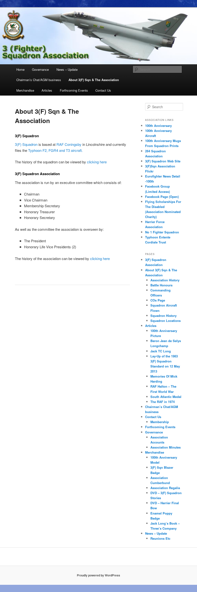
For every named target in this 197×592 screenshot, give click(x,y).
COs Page (157, 300)
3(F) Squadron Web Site (162, 161)
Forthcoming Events (74, 90)
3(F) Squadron (26, 144)
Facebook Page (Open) (162, 196)
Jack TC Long (160, 351)
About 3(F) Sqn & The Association (93, 79)
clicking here (97, 161)
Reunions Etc (160, 538)
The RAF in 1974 (162, 401)
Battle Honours (161, 285)
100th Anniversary (158, 125)
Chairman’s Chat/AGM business (38, 79)
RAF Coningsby (68, 144)
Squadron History (163, 315)
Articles (47, 90)
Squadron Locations (165, 320)
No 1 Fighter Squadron (162, 232)
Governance (40, 69)
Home (20, 69)
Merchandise (25, 90)
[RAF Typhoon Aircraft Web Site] (86, 161)
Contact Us (103, 90)
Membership (159, 422)
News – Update (67, 69)
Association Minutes (165, 447)
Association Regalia (165, 487)
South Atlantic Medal (165, 396)
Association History (164, 280)
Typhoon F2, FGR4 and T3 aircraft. (55, 150)
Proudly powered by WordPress (98, 575)
